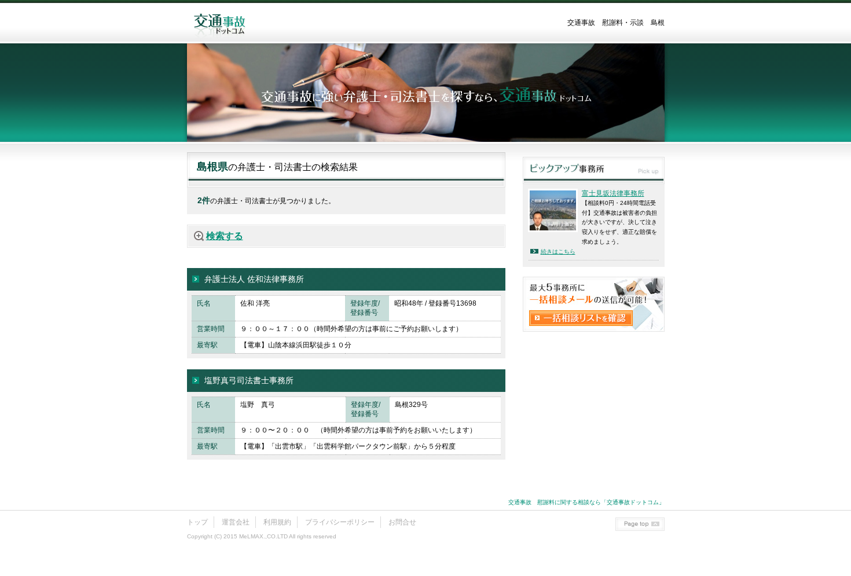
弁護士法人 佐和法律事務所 (254, 279)
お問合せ (402, 522)
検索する (224, 236)
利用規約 (277, 522)
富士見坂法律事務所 (613, 193)
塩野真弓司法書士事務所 (249, 380)
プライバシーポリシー (340, 522)
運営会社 (236, 522)
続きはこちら (558, 251)
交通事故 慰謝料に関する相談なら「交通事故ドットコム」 (586, 502)
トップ (197, 522)
